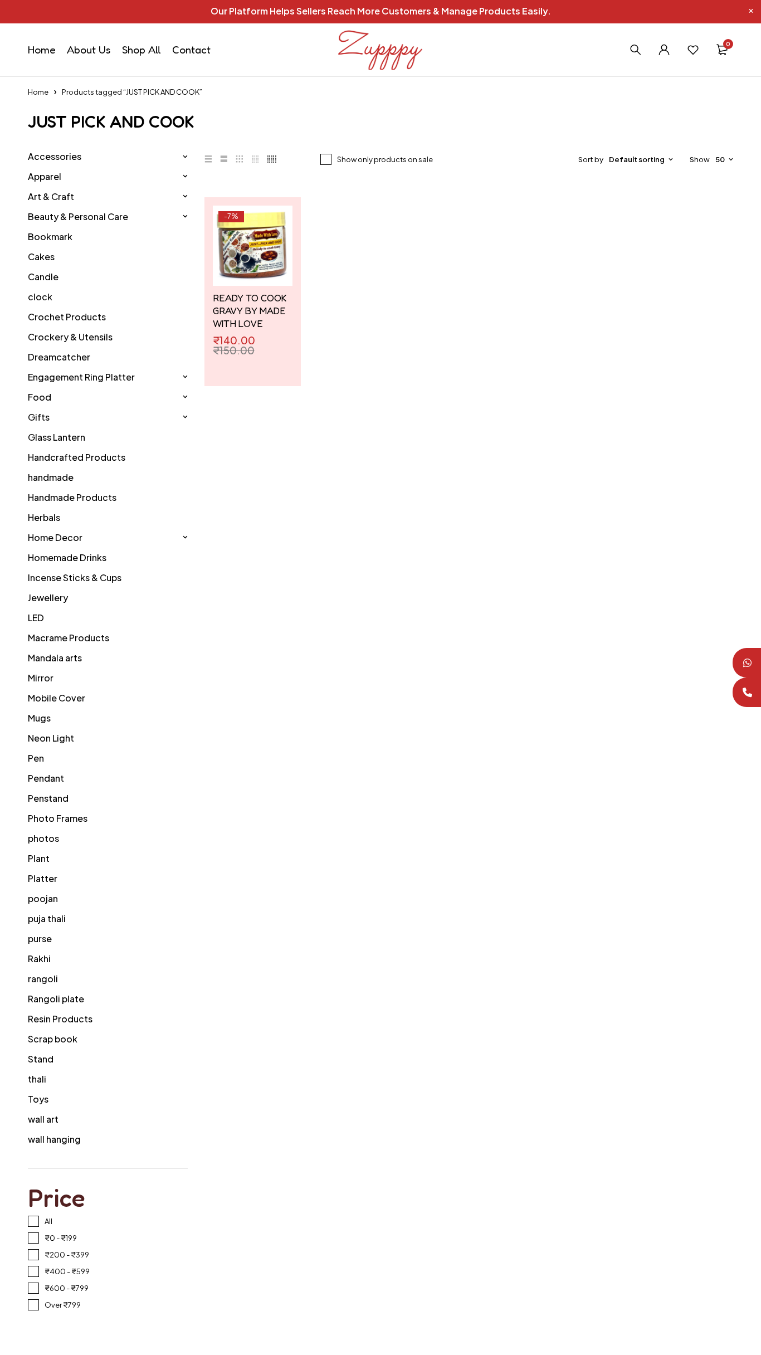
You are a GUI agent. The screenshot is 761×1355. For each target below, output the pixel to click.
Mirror (40, 678)
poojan (43, 898)
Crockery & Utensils (70, 337)
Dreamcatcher (59, 357)
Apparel (44, 176)
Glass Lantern (56, 437)
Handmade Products (72, 497)
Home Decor (55, 537)
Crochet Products (67, 317)
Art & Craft (51, 196)
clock (40, 297)
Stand (40, 1059)
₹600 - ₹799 (67, 1288)
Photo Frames (57, 818)
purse (40, 938)
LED (36, 617)
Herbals (44, 517)
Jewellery (48, 597)
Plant (39, 858)
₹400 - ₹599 (67, 1271)
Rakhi (39, 958)
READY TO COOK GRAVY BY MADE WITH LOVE (249, 310)
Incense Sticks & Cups (74, 577)
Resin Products (60, 1019)
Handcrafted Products (76, 457)
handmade (51, 477)
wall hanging (54, 1139)
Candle (43, 276)
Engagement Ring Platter (81, 377)
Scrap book (52, 1039)
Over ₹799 (63, 1304)
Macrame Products (68, 638)
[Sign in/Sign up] (664, 49)
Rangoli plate (56, 999)
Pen (36, 758)
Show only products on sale (385, 159)
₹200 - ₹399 (67, 1254)
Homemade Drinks (67, 557)
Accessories (54, 156)
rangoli (43, 978)
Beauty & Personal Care (78, 216)
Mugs (39, 718)
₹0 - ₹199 (61, 1238)
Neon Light (51, 738)
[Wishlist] (693, 49)
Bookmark (50, 236)
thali (37, 1079)
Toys (38, 1099)
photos (43, 838)
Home (38, 91)
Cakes (41, 256)
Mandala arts (55, 658)
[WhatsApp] (746, 663)
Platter (42, 878)
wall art (43, 1119)
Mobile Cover (56, 698)
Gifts (39, 417)
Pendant (46, 778)
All (48, 1221)
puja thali (47, 918)
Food (39, 397)
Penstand (48, 798)
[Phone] (746, 692)
